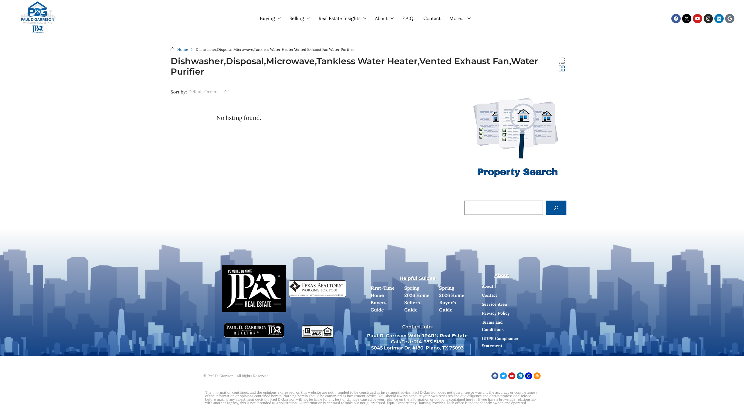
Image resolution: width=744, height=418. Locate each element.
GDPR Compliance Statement (500, 342)
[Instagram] (708, 18)
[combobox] (207, 92)
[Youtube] (697, 18)
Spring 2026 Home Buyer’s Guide (451, 299)
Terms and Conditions (493, 326)
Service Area (494, 304)
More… (457, 18)
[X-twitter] (686, 18)
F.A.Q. (408, 18)
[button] (562, 60)
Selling (296, 18)
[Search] (556, 208)
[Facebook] (676, 18)
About (381, 18)
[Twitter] (503, 375)
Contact (432, 18)
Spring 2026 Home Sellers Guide (417, 299)
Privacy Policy (496, 313)
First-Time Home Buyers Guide (383, 299)
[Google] (729, 18)
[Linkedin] (719, 18)
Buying (267, 18)
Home (182, 49)
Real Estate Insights (339, 18)
